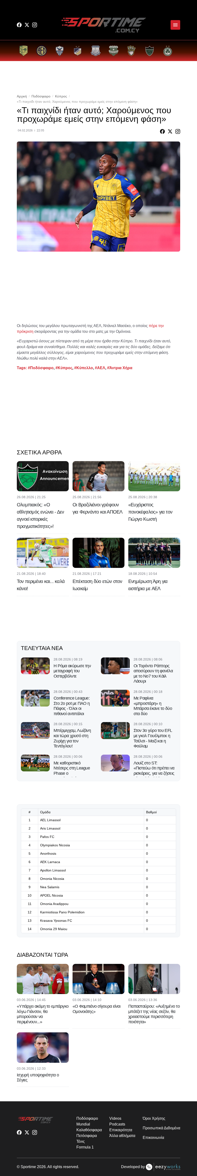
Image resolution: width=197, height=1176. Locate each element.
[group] (23, 50)
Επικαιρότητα (120, 1130)
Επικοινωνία (153, 1138)
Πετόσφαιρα (86, 1136)
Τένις (80, 1141)
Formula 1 (84, 1147)
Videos (115, 1118)
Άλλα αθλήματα (122, 1136)
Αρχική (22, 96)
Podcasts (117, 1124)
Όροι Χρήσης (154, 1118)
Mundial (83, 1124)
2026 (41, 1167)
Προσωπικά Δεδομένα (161, 1128)
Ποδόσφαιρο (40, 96)
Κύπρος (61, 96)
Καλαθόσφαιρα (89, 1130)
